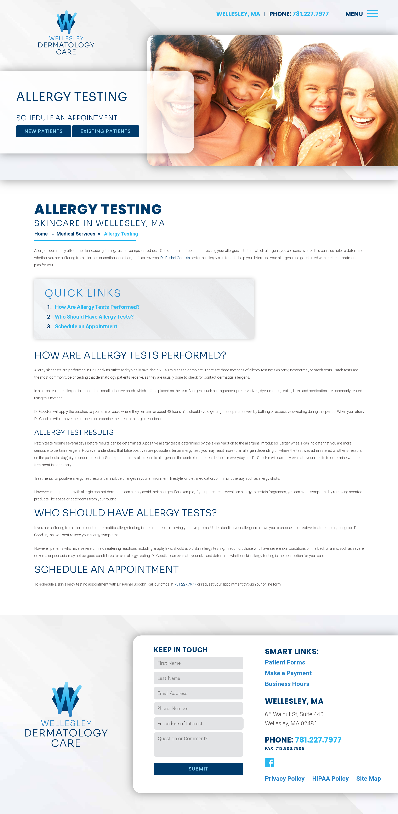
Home (41, 234)
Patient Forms (285, 662)
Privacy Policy (285, 778)
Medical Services (75, 234)
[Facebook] (269, 763)
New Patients (43, 131)
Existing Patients (105, 131)
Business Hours (287, 683)
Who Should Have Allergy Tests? (94, 317)
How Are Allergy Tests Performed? (97, 307)
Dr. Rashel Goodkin (175, 258)
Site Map (368, 778)
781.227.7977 (310, 14)
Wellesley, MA (238, 14)
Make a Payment (288, 673)
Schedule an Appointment (86, 326)
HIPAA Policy (330, 778)
